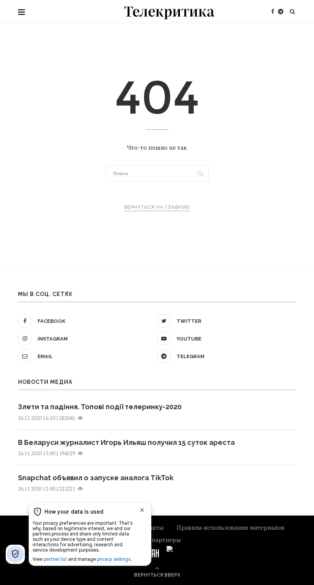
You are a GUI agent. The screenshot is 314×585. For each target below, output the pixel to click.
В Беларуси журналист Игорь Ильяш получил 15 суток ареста (126, 442)
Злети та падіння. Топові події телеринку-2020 (100, 407)
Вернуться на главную (157, 207)
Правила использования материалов (231, 527)
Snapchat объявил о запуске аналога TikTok (95, 478)
